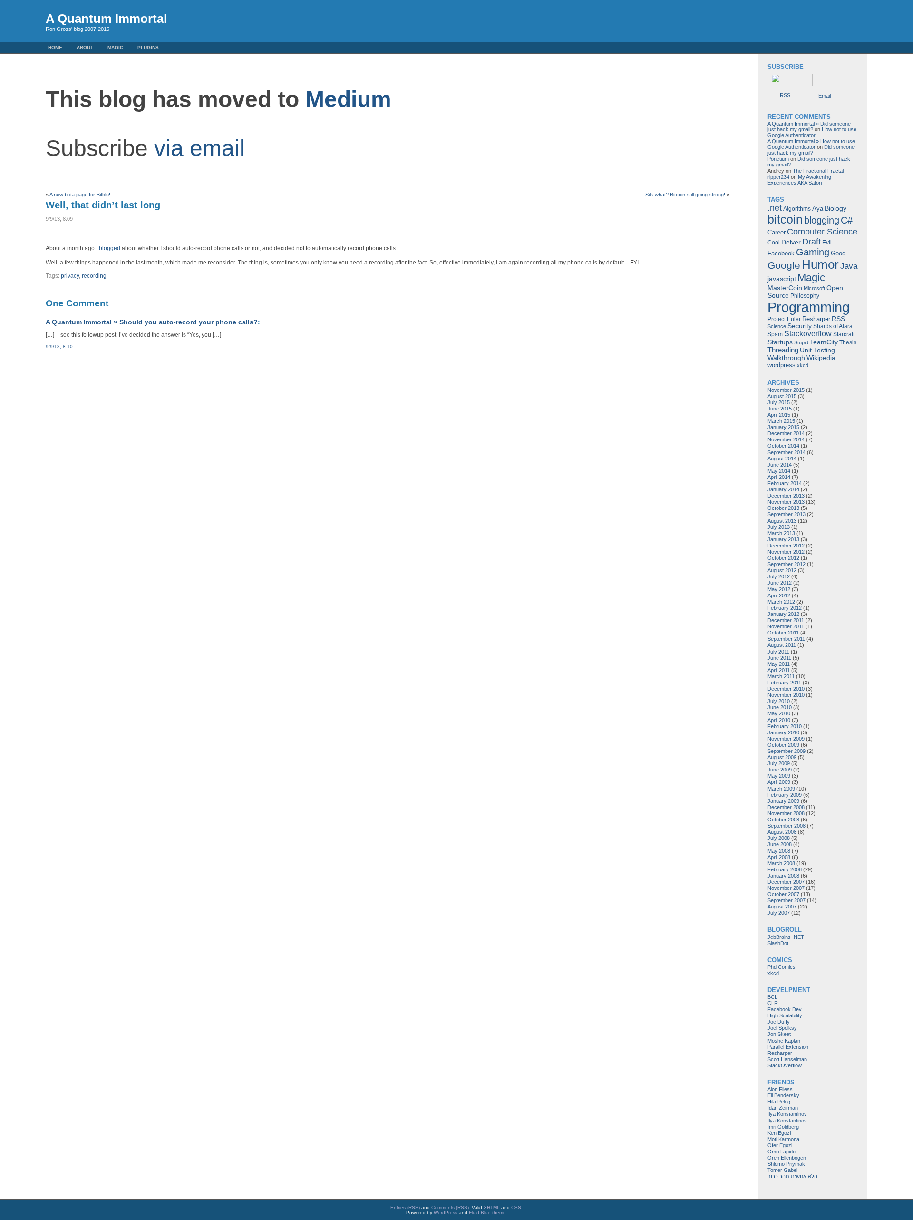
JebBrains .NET (785, 937)
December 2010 (786, 689)
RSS (785, 95)
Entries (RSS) (405, 1207)
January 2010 (783, 732)
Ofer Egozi (779, 1145)
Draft (811, 241)
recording (94, 276)
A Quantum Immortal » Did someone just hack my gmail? (809, 126)
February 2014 (784, 483)
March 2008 (781, 863)
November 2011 (785, 626)
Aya (817, 208)
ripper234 (778, 177)
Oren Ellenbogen (786, 1158)
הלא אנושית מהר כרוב (792, 1176)
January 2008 (783, 875)
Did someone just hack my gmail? (811, 150)
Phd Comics (781, 967)
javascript (781, 279)
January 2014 (783, 489)
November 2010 (786, 695)
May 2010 (778, 713)
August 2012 (781, 570)
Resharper (816, 318)
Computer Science (822, 231)
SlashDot (777, 943)
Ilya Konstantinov (787, 1114)
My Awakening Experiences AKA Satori (799, 179)
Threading (782, 350)
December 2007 (786, 882)
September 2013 (786, 514)
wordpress (781, 365)
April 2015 (778, 415)
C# (847, 220)
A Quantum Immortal (106, 18)
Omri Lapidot (782, 1151)
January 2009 (783, 801)
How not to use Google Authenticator (811, 132)
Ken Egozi (779, 1133)
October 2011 (783, 632)
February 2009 (784, 795)
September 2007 (786, 900)
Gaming (812, 252)
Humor (820, 264)
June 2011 (779, 658)
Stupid (801, 342)
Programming (808, 307)
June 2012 (779, 583)
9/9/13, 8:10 (59, 346)
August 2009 (781, 757)
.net (774, 208)
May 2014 (778, 471)
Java (848, 266)
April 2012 (778, 595)
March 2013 (781, 533)
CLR (772, 1003)
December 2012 (786, 545)
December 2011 (785, 620)
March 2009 (781, 788)
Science (776, 326)
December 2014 (786, 433)
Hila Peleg (778, 1101)
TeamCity (824, 342)
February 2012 (784, 608)
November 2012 (786, 552)
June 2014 (779, 465)
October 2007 (783, 894)
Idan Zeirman (782, 1108)
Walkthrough (786, 357)
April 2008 (778, 857)
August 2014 (781, 458)
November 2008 (786, 813)
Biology (835, 208)
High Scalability (784, 1015)
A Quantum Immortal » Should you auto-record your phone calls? (152, 322)
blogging (821, 220)
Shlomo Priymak (786, 1164)
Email (824, 95)
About (85, 47)
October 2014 (783, 446)
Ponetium (778, 159)
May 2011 (778, 664)
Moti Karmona (783, 1139)
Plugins (148, 47)
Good (838, 253)
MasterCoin (784, 288)
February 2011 (784, 682)
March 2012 (781, 602)
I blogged (108, 248)
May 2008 (778, 851)
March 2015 (781, 421)
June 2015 (779, 408)
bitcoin (785, 219)
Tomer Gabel (782, 1170)
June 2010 (779, 707)
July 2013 (778, 527)
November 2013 (786, 502)
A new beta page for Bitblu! (79, 194)
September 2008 (786, 826)
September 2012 (786, 564)
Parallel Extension (787, 1047)
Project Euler (784, 319)
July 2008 (778, 838)
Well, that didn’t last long (103, 205)
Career (776, 232)
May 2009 (778, 776)
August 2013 (781, 521)
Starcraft (844, 334)
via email (199, 148)
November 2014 (786, 439)
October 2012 (783, 558)
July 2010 (778, 701)
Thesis (847, 342)
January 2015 (783, 427)
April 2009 (778, 782)
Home (55, 47)
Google (783, 265)
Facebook (781, 253)
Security (799, 326)
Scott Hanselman (787, 1059)
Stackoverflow (808, 334)
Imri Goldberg (783, 1127)
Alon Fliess (780, 1089)
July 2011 (778, 651)
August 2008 (781, 832)
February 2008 (784, 869)
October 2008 (783, 819)
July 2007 (778, 913)
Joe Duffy (778, 1022)
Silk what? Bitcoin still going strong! (685, 194)
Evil (827, 242)
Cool (773, 242)
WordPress (445, 1212)
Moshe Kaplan (783, 1041)
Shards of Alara (833, 326)
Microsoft (814, 288)
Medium (348, 99)
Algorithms (797, 208)
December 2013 (786, 495)
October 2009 (783, 745)
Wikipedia (820, 357)
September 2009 (786, 751)
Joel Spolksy (782, 1028)
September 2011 (786, 639)
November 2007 (786, 888)
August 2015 (781, 396)
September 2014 (786, 452)
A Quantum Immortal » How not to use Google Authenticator (811, 144)
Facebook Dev (784, 1009)
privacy (70, 276)
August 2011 (781, 645)
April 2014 (778, 477)
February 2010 (784, 726)
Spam (775, 334)
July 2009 (778, 763)
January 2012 (783, 614)
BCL (772, 997)
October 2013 (783, 508)
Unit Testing (817, 350)
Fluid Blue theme (487, 1212)
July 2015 (778, 402)
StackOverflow (784, 1065)
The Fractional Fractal (818, 171)
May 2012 (778, 589)
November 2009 (786, 739)
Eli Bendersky (783, 1095)
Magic (115, 47)
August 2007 (781, 906)
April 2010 (778, 720)
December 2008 (786, 807)
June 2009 (779, 769)
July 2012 (778, 576)
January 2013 (783, 539)
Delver (791, 242)
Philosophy (804, 296)
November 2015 (786, 390)
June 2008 (779, 844)
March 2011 (781, 676)
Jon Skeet (779, 1034)
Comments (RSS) (450, 1207)
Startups (780, 342)
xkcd (802, 365)
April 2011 (778, 670)
